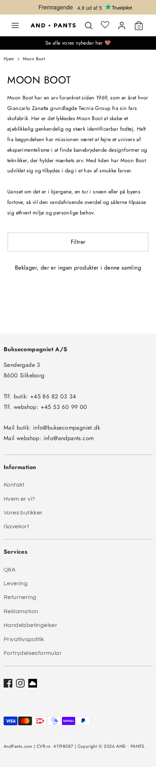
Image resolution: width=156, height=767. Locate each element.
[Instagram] (20, 683)
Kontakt (14, 485)
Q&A (10, 570)
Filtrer (78, 242)
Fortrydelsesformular (33, 653)
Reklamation (21, 611)
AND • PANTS (130, 746)
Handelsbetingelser (30, 625)
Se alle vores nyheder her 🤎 (78, 42)
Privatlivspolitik (24, 639)
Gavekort (16, 526)
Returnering (20, 597)
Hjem (9, 59)
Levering (16, 583)
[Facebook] (8, 683)
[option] (78, 9)
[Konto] (121, 24)
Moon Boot (34, 59)
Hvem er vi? (19, 499)
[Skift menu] (15, 25)
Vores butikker (23, 513)
